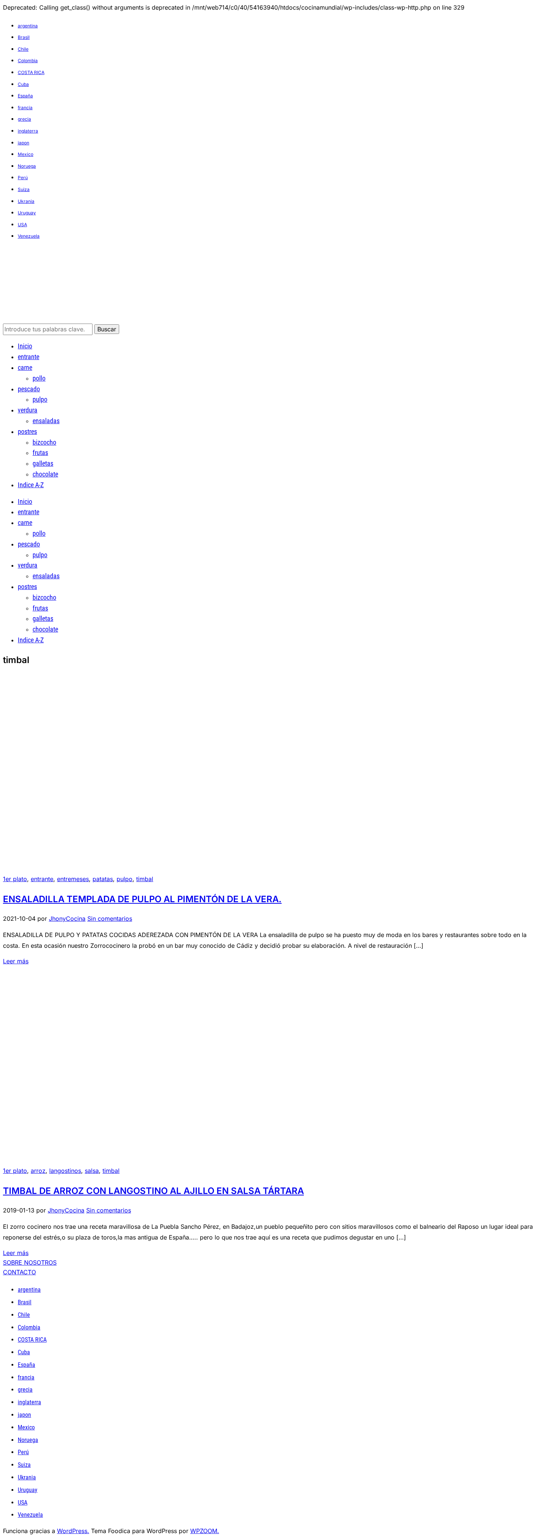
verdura (27, 410)
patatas (103, 879)
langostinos (65, 1170)
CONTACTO (19, 1272)
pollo (39, 378)
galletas (43, 463)
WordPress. (73, 1531)
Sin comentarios (109, 918)
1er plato (15, 879)
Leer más (15, 961)
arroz (38, 1170)
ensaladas (46, 421)
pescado (29, 389)
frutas (40, 452)
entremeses (73, 879)
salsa (92, 1170)
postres (27, 431)
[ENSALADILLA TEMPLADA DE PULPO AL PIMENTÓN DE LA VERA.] (69, 872)
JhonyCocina (67, 918)
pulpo (40, 399)
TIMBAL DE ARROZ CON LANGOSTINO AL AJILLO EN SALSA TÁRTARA (153, 1190)
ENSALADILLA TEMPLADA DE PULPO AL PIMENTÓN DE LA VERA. (142, 899)
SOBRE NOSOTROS (30, 1262)
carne (25, 367)
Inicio (25, 346)
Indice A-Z (31, 485)
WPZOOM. (204, 1531)
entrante (28, 357)
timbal (144, 879)
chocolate (45, 474)
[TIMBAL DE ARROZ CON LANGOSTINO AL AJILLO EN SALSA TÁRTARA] (69, 1164)
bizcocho (44, 442)
